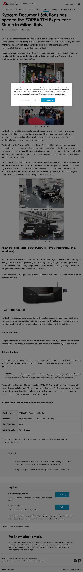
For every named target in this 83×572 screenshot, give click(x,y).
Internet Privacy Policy (60, 94)
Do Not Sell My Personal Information (30, 100)
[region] (41, 94)
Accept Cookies (48, 100)
